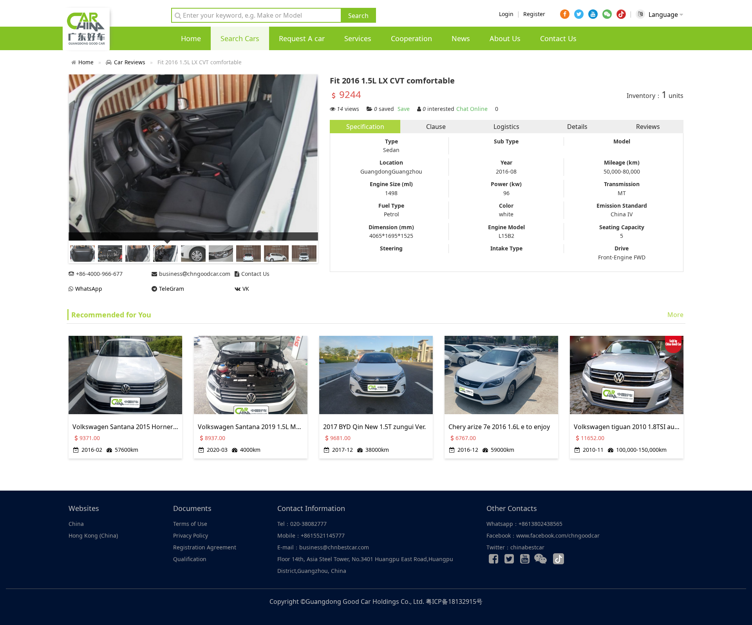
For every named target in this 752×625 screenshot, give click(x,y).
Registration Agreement (204, 547)
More (675, 314)
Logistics (506, 126)
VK (245, 288)
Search (358, 15)
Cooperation (411, 38)
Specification (365, 126)
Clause (436, 126)
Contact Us (558, 38)
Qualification (189, 559)
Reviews (648, 126)
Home (191, 38)
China (76, 523)
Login (506, 14)
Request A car (302, 38)
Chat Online (472, 108)
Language (664, 14)
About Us (505, 38)
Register (534, 14)
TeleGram (171, 288)
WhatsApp (88, 288)
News (461, 38)
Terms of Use (190, 523)
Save (404, 108)
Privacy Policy (190, 535)
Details (577, 126)
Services (357, 38)
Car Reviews (129, 62)
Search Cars (240, 38)
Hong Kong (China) (93, 535)
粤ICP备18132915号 (454, 601)
